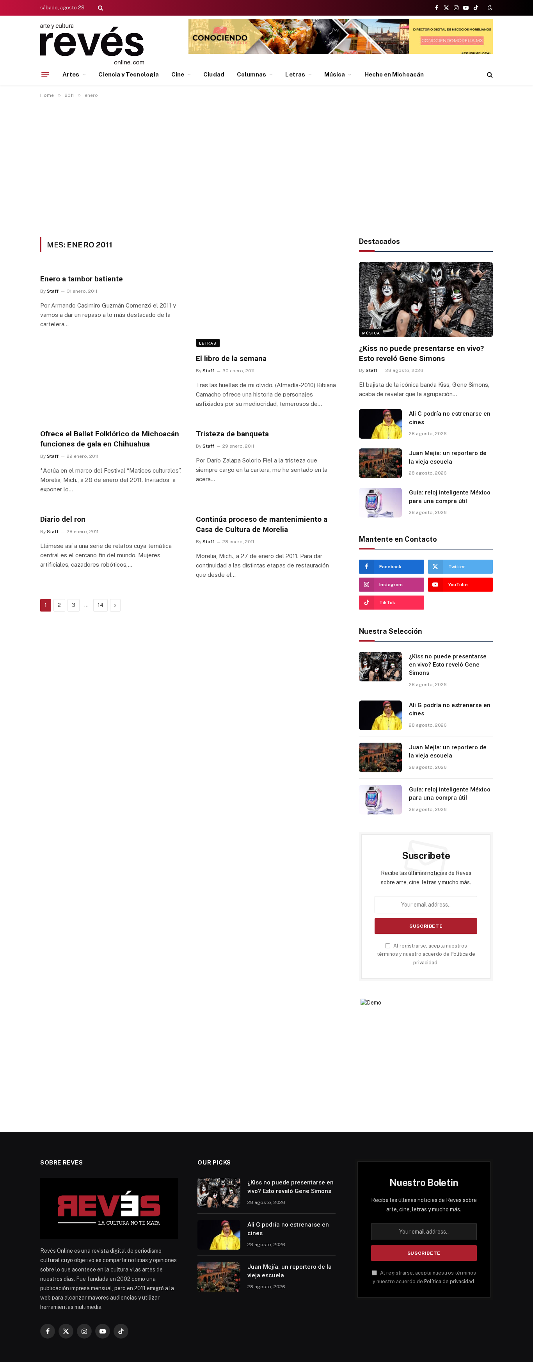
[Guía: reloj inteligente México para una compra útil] (380, 502)
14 (100, 605)
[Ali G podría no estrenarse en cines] (380, 424)
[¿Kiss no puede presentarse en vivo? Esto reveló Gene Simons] (426, 299)
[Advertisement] (266, 166)
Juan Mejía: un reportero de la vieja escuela (448, 457)
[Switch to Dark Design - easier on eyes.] (489, 8)
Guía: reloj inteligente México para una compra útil (449, 496)
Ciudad (213, 74)
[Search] (99, 8)
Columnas (251, 74)
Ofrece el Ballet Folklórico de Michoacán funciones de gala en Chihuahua (109, 438)
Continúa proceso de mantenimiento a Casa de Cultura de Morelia (261, 524)
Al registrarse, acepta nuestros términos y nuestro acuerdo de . (426, 954)
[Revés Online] (92, 44)
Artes (70, 74)
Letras (295, 74)
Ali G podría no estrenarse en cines (449, 417)
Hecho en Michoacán (394, 74)
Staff (53, 291)
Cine (177, 74)
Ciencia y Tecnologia (128, 74)
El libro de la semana (231, 358)
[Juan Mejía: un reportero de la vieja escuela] (380, 463)
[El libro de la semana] (267, 307)
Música (334, 74)
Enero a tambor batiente (81, 278)
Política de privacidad (449, 1281)
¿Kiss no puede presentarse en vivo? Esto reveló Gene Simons (421, 353)
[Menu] (45, 74)
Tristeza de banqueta (232, 433)
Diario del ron (62, 519)
